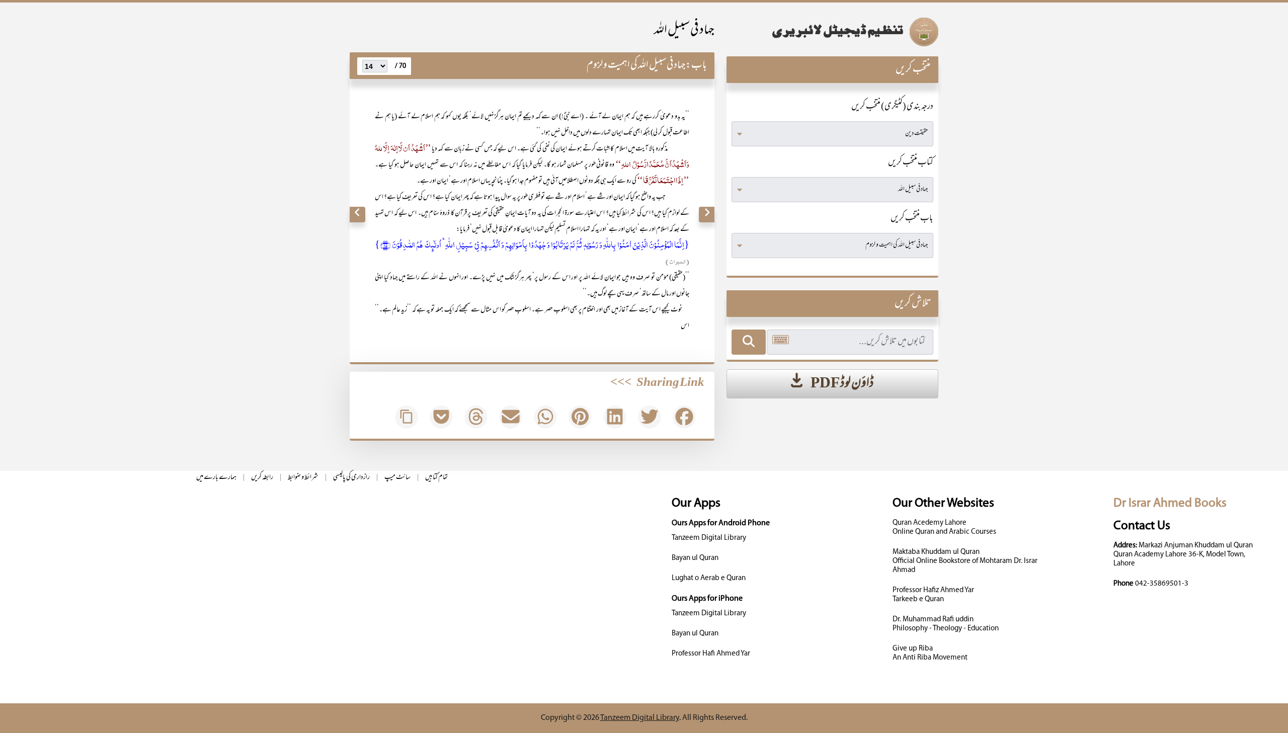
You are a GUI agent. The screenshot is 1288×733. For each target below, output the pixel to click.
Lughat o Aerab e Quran (709, 578)
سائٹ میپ (397, 477)
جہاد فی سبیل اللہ (684, 31)
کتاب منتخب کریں (910, 163)
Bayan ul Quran (695, 558)
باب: (696, 65)
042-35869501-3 (1161, 584)
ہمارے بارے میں (216, 477)
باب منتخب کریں (912, 218)
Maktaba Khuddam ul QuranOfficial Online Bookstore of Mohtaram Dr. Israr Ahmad (965, 561)
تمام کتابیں (436, 477)
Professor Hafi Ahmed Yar (711, 654)
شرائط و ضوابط (303, 477)
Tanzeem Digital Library (709, 538)
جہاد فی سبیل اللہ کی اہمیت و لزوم (636, 65)
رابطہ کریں (262, 477)
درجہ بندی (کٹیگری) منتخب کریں (892, 107)
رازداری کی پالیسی (351, 477)
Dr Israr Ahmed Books (1170, 503)
